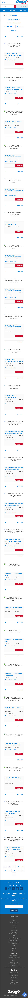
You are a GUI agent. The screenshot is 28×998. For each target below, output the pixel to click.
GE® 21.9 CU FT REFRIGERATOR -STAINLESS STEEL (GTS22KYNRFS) (13, 744)
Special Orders (14, 980)
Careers (14, 919)
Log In (14, 937)
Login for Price (19, 64)
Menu (4, 2)
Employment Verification (14, 957)
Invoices (14, 948)
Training (14, 935)
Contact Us (14, 924)
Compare (9, 26)
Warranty (14, 965)
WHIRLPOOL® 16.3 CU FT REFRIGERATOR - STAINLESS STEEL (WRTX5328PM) (13, 289)
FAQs (14, 925)
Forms (14, 927)
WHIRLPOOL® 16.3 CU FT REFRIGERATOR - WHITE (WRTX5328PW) (11, 223)
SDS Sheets (14, 950)
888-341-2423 (18, 882)
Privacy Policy (14, 959)
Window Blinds (14, 982)
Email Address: (14, 904)
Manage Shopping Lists (14, 942)
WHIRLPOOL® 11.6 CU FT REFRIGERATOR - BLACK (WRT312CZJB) (14, 54)
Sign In (24, 6)
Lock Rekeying (14, 975)
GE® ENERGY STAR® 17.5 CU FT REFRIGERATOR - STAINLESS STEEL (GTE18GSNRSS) (13, 540)
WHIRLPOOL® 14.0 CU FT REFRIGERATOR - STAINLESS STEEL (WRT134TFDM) (13, 326)
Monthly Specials (12, 10)
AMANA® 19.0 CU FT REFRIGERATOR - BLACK (13, 640)
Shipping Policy (14, 962)
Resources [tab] (13, 15)
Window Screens (14, 984)
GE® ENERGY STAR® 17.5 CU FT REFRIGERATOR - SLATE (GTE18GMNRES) (12, 812)
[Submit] (15, 6)
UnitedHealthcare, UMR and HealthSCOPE (14, 967)
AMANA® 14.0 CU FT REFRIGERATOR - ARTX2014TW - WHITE (13, 608)
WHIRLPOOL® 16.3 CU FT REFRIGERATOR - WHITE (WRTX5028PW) (11, 396)
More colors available (11, 60)
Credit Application (14, 955)
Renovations (14, 977)
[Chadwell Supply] (22, 2)
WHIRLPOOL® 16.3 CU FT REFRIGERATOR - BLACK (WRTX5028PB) (14, 360)
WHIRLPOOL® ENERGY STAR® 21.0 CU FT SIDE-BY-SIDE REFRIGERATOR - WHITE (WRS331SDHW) (14, 708)
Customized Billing (14, 974)
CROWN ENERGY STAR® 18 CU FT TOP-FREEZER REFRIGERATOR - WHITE (14, 504)
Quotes (14, 945)
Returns (14, 960)
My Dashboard (14, 940)
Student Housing (14, 979)
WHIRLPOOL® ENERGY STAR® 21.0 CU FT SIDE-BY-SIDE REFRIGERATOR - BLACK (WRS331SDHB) (14, 848)
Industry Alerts (14, 930)
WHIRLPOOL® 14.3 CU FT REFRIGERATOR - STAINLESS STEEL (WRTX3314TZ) (13, 256)
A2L (4, 10)
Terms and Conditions (14, 963)
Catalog (14, 920)
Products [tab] (4, 15)
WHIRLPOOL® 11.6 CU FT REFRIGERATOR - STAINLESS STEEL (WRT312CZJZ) (13, 156)
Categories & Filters (14, 19)
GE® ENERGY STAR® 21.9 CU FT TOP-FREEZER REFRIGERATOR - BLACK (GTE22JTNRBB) (13, 778)
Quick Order (14, 943)
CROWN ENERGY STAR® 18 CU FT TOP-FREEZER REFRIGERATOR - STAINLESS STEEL (14, 432)
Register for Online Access (14, 939)
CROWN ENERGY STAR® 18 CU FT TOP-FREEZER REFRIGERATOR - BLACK (14, 468)
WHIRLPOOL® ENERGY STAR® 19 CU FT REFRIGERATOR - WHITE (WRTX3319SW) (13, 122)
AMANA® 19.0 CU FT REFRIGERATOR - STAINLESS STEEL (13, 674)
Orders (14, 947)
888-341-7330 (17, 885)
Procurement (14, 929)
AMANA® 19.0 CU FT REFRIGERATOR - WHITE (13, 574)
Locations (14, 932)
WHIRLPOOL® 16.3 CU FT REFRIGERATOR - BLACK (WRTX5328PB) (14, 189)
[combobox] (8, 6)
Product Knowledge (14, 934)
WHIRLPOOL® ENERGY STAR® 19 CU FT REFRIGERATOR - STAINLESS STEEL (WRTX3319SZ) (13, 88)
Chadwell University (14, 922)
